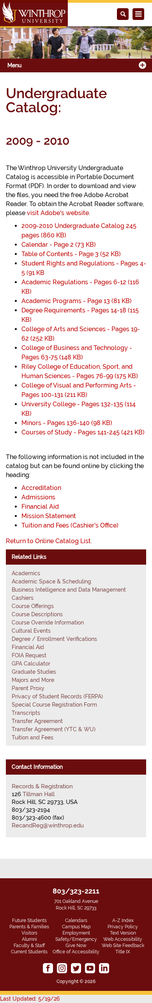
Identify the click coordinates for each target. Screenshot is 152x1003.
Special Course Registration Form (54, 705)
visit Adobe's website (58, 213)
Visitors (29, 933)
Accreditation (41, 488)
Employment (76, 933)
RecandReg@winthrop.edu (48, 825)
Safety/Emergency (76, 939)
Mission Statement (48, 516)
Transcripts (26, 713)
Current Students (29, 952)
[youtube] (90, 968)
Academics (26, 573)
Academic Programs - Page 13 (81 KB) (76, 301)
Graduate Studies (34, 672)
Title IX (122, 952)
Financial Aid (40, 506)
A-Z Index (123, 920)
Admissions (38, 497)
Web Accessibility (122, 939)
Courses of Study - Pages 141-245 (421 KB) (83, 432)
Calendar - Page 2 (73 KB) (58, 244)
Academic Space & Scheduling (51, 581)
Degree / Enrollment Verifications (54, 639)
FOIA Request (29, 655)
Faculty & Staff (29, 945)
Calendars (76, 920)
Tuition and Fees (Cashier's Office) (69, 525)
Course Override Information (48, 622)
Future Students (29, 920)
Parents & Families (29, 926)
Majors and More (33, 680)
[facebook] (48, 968)
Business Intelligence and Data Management (69, 590)
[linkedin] (104, 968)
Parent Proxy (28, 688)
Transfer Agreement (37, 721)
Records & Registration (42, 786)
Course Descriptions (37, 614)
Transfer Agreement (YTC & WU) (53, 729)
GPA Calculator (31, 663)
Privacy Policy (123, 926)
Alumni (29, 939)
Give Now (76, 945)
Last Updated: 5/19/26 (30, 999)
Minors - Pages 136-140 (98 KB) (66, 423)
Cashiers (23, 598)
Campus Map (76, 926)
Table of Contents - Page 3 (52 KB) (71, 254)
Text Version (123, 933)
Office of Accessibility (76, 952)
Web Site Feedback (123, 945)
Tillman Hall (39, 794)
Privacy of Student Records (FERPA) (57, 696)
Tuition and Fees (32, 737)
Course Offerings (33, 606)
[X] (76, 968)
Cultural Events (31, 631)
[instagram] (62, 968)
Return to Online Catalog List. (49, 541)
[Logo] (34, 14)
